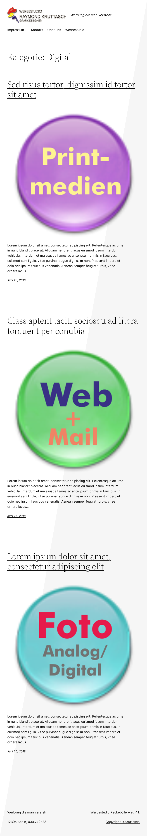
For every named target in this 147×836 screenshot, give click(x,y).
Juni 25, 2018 (16, 280)
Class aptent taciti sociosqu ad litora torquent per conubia (72, 326)
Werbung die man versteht (91, 15)
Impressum (15, 30)
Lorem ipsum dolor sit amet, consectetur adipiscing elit (59, 561)
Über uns (54, 30)
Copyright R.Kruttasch (123, 822)
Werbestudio (74, 30)
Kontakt (37, 30)
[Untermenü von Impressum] (26, 30)
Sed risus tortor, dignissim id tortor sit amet (71, 89)
